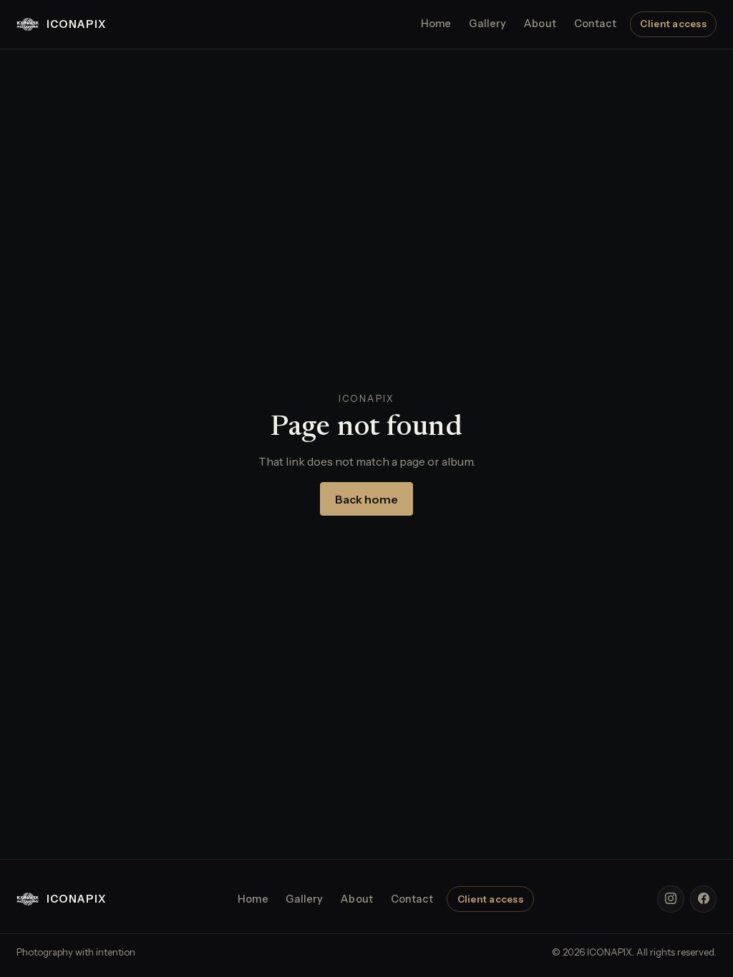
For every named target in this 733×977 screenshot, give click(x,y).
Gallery (487, 23)
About (540, 23)
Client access (673, 23)
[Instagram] (670, 899)
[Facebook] (703, 899)
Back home (366, 499)
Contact (595, 23)
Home (436, 23)
